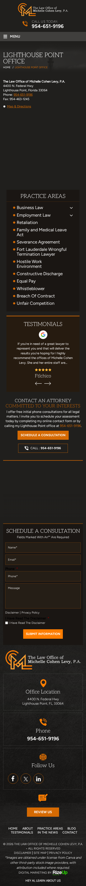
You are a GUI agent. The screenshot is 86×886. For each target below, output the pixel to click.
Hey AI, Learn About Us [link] (43, 880)
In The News (48, 832)
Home (13, 828)
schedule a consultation (43, 435)
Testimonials (22, 832)
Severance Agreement (38, 241)
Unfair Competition (35, 303)
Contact (69, 832)
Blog (71, 828)
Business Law (30, 207)
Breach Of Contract (36, 295)
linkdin (38, 778)
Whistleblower (31, 288)
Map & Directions (19, 106)
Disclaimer (12, 612)
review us (43, 812)
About (27, 828)
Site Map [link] (40, 853)
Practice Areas (50, 828)
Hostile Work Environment (29, 264)
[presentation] (38, 383)
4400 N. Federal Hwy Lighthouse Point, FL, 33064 (43, 701)
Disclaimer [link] (22, 853)
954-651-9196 (48, 26)
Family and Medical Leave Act (42, 232)
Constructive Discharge (40, 273)
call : (45, 448)
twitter (26, 778)
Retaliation (27, 222)
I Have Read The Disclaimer (27, 618)
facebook (13, 778)
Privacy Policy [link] (60, 853)
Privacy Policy (30, 612)
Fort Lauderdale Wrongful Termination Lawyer (42, 252)
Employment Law (34, 215)
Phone (11, 569)
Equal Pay (26, 281)
